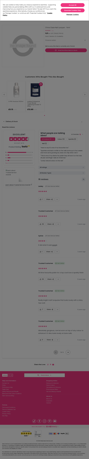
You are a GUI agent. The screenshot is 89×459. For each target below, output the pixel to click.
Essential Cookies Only (72, 10)
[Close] (86, 10)
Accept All (72, 5)
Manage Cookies (72, 14)
